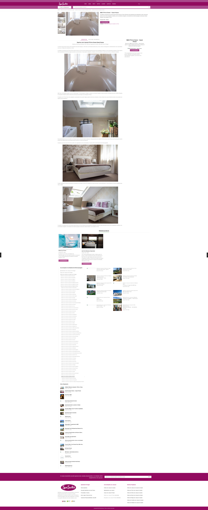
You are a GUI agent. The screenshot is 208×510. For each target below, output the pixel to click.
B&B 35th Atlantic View (127, 291)
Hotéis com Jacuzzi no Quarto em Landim (68, 319)
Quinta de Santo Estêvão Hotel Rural (72, 461)
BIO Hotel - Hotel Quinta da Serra (71, 451)
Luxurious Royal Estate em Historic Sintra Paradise (74, 432)
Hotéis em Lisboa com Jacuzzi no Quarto (135, 487)
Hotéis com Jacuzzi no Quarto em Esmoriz (68, 311)
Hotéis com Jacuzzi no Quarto (109, 487)
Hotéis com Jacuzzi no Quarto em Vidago (68, 364)
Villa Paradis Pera (68, 465)
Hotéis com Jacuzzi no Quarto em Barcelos (68, 294)
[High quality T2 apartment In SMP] (62, 425)
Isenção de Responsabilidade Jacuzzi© (88, 497)
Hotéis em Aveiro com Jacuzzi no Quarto (135, 495)
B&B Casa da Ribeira (100, 284)
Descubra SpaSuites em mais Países (88, 490)
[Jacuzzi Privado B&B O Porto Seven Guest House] (61, 14)
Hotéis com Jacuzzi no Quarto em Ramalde (69, 379)
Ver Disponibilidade (134, 50)
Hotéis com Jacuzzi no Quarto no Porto (98, 9)
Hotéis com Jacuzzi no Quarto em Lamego (68, 317)
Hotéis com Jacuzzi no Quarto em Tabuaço (68, 358)
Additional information (93, 39)
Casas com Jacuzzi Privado (109, 492)
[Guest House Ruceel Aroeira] (62, 401)
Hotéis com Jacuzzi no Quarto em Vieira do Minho (69, 366)
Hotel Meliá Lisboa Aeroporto (128, 276)
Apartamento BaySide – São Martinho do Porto (130, 308)
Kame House (99, 299)
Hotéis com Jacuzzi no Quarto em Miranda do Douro (70, 327)
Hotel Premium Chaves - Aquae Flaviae (73, 390)
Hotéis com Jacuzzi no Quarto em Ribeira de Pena (69, 346)
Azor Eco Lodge (68, 394)
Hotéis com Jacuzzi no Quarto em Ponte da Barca (69, 341)
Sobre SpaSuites (84, 487)
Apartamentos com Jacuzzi (109, 490)
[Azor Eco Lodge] (62, 396)
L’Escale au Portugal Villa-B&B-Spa (129, 285)
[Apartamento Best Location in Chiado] (62, 405)
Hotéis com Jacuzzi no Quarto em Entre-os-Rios (69, 309)
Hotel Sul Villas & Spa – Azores (103, 269)
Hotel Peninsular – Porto (101, 278)
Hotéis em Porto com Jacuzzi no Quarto (134, 490)
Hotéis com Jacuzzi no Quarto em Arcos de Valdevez (70, 289)
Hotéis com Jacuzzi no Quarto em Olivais (130, 275)
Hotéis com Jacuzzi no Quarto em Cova (68, 306)
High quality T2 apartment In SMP (72, 424)
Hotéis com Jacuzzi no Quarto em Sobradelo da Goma (70, 356)
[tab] (84, 39)
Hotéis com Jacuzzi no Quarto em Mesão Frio (69, 326)
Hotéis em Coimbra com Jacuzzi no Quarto (135, 500)
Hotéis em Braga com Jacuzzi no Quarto (134, 497)
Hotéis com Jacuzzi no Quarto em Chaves (68, 304)
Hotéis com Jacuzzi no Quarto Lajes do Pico (130, 290)
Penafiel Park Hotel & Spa (101, 291)
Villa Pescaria (68, 416)
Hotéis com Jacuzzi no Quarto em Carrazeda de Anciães (71, 302)
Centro (98, 3)
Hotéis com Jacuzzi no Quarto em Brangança (69, 299)
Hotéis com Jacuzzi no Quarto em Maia (68, 322)
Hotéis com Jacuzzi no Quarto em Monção (68, 329)
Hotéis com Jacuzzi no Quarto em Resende (68, 344)
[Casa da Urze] (62, 457)
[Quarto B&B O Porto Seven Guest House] (61, 25)
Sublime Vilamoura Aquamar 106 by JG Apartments (74, 387)
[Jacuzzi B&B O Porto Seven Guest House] (61, 20)
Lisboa (89, 3)
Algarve (103, 3)
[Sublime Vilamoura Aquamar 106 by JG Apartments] (62, 388)
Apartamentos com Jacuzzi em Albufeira (130, 297)
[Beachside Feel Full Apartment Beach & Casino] (62, 429)
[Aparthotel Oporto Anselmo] (62, 413)
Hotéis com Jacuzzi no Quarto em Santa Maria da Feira (70, 351)
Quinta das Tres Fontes (127, 269)
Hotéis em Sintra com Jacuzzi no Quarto (134, 492)
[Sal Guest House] (62, 449)
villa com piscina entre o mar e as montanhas (74, 440)
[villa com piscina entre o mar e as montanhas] (62, 441)
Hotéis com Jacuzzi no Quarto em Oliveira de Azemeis (70, 334)
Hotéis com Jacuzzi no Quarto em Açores (68, 275)
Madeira (114, 3)
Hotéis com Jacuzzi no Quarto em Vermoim (68, 361)
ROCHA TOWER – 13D (101, 306)
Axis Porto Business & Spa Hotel (88, 251)
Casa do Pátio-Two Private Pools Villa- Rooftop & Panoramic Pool (74, 444)
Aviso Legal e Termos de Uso (86, 495)
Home (85, 3)
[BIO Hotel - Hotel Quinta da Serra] (62, 452)
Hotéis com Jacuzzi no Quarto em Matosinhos (69, 324)
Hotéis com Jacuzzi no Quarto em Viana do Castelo (70, 363)
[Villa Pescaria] (62, 417)
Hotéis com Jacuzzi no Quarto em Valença (68, 359)
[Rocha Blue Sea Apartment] (62, 437)
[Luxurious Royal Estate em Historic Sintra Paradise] (62, 433)
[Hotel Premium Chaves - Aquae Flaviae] (62, 391)
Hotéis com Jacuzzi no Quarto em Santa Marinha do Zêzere (71, 353)
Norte (94, 3)
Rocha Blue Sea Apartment (70, 436)
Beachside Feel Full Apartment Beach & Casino (74, 428)
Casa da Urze (68, 456)
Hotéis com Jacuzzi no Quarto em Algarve (68, 279)
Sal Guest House (68, 448)
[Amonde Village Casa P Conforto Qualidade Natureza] (62, 409)
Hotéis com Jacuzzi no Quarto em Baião (68, 292)
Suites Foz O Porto (62, 250)
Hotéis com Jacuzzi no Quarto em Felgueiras (69, 314)
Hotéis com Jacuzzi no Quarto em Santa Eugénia (69, 349)
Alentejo (109, 3)
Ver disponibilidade (105, 22)
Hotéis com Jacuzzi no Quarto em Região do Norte (83, 9)
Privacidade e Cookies (85, 492)
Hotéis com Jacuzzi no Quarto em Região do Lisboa (69, 284)
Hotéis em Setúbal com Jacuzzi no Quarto (135, 502)
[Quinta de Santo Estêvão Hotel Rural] (62, 462)
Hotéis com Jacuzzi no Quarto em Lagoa (103, 268)
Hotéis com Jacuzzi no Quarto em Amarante (69, 287)
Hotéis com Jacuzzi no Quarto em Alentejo (68, 277)
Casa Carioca (68, 420)
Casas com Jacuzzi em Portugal (66, 272)
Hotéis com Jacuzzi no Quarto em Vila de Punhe (69, 368)
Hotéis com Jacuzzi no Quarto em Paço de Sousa (69, 336)
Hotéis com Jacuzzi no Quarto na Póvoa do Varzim (70, 373)
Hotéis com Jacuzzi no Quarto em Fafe (68, 312)
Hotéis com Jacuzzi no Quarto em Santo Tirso (69, 354)
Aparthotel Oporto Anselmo (70, 412)
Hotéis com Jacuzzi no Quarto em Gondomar (69, 316)
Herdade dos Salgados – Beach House (130, 298)
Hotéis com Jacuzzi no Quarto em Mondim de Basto (70, 331)
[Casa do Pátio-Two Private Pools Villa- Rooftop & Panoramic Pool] (62, 445)
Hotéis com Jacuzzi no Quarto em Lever (68, 321)
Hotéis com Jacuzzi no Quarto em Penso (68, 339)
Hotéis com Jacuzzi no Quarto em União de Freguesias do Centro (73, 381)
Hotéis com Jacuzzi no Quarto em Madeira (68, 280)
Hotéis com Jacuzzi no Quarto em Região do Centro (69, 282)
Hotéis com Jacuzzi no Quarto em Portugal (67, 9)
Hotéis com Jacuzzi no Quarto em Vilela (68, 371)
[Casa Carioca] (62, 421)
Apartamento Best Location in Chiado (72, 404)
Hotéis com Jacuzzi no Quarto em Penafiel (104, 290)
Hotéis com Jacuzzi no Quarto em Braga (68, 297)
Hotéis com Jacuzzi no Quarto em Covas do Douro (69, 307)
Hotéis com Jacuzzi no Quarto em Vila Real (68, 369)
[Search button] (149, 7)
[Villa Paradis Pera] (62, 466)
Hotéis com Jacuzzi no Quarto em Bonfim (69, 378)
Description (84, 39)
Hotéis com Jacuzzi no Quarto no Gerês (68, 374)
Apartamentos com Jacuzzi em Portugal (67, 270)
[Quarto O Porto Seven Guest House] (61, 31)
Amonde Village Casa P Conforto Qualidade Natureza (74, 408)
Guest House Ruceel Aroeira (71, 400)
